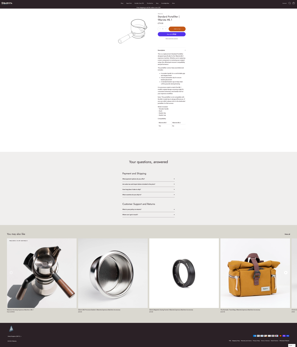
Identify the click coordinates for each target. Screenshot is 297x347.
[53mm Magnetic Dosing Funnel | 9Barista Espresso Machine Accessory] (184, 273)
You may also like (16, 234)
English (290, 345)
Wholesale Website (284, 340)
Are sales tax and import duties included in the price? (138, 184)
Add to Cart (177, 29)
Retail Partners (274, 340)
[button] (11, 272)
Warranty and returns (246, 340)
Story (157, 3)
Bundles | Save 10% (139, 3)
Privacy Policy (256, 340)
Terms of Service (265, 340)
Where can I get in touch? (130, 214)
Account (284, 3)
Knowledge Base (165, 3)
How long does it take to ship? (131, 189)
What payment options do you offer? (133, 179)
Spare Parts (129, 3)
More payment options (172, 38)
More (173, 3)
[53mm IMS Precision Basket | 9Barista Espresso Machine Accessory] (113, 273)
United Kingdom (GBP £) (14, 336)
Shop (122, 3)
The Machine (150, 3)
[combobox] (291, 345)
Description (161, 50)
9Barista (160, 14)
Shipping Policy (236, 340)
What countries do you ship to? (131, 194)
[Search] (289, 3)
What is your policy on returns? (131, 209)
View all (287, 234)
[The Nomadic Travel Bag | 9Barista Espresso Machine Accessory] (255, 273)
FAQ (230, 340)
